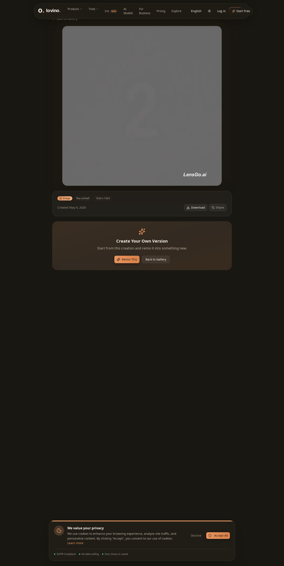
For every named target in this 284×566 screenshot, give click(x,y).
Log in (221, 11)
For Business (144, 11)
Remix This (129, 259)
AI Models (128, 11)
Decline (196, 535)
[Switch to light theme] (209, 11)
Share (220, 207)
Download (198, 207)
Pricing (161, 11)
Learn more (75, 543)
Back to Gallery (156, 259)
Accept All (221, 535)
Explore (177, 11)
